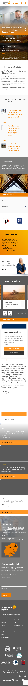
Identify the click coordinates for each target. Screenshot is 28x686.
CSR (15, 622)
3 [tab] (25, 32)
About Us (3, 620)
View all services (7, 194)
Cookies (3, 631)
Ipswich (3, 529)
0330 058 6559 (11, 538)
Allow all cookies (14, 349)
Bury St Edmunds (12, 527)
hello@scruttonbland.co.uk (15, 540)
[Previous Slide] (5, 313)
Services (3, 622)
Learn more (6, 344)
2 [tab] (25, 30)
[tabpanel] (14, 20)
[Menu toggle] (25, 3)
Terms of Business (18, 631)
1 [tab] (25, 28)
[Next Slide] (10, 313)
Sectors (3, 625)
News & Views (17, 620)
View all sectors (6, 319)
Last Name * (4, 588)
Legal (2, 634)
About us (6, 414)
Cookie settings (14, 353)
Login (16, 3)
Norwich (10, 529)
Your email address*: (6, 577)
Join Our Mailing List (18, 625)
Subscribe (6, 595)
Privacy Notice (5, 637)
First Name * (4, 583)
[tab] (16, 313)
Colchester (21, 527)
